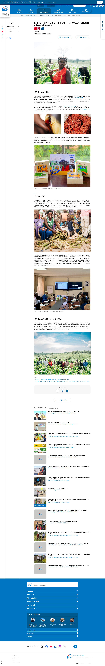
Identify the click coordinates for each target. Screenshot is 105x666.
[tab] (91, 6)
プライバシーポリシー (25, 2)
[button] (65, 37)
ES (102, 6)
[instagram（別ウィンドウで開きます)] (2, 37)
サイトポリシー (14, 655)
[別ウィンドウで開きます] (57, 390)
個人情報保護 (14, 659)
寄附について (40, 5)
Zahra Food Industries (69, 106)
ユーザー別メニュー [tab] (37, 615)
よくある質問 (59, 5)
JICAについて (31, 591)
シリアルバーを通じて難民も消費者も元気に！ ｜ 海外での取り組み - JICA (52, 379)
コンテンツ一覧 (51, 5)
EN (97, 6)
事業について (30, 594)
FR (99, 6)
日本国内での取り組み (33, 601)
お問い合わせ (67, 5)
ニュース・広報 (31, 605)
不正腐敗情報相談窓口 (15, 662)
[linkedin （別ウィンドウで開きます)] (55, 647)
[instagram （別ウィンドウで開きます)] (60, 646)
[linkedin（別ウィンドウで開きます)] (2, 34)
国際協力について (32, 608)
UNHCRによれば (78, 97)
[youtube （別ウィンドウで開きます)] (51, 646)
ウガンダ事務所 (10, 26)
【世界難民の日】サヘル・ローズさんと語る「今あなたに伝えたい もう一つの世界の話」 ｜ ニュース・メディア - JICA (62, 381)
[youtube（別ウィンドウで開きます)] (2, 31)
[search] (79, 6)
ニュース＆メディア (11, 29)
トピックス (10, 31)
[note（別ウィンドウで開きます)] (2, 40)
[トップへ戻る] (75, 646)
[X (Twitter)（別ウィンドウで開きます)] (2, 26)
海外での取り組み (32, 598)
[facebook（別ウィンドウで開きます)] (2, 29)
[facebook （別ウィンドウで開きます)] (46, 646)
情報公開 (13, 660)
